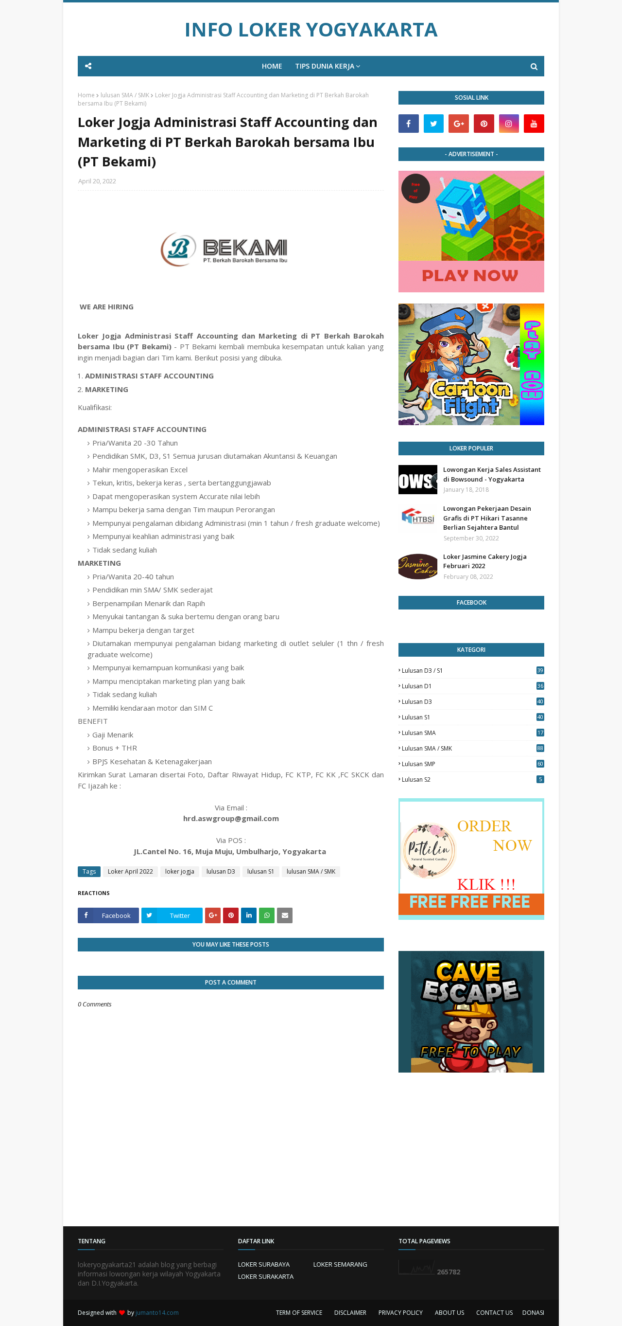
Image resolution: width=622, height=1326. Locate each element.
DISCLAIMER (350, 1312)
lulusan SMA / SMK (125, 95)
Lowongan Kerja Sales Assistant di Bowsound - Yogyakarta (492, 474)
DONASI (533, 1312)
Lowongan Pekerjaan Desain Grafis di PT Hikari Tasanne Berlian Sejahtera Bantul (487, 518)
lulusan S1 (261, 871)
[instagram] (509, 123)
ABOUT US (449, 1312)
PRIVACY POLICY (401, 1312)
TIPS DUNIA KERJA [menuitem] (324, 66)
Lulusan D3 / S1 (472, 670)
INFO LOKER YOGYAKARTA (311, 29)
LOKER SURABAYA (264, 1264)
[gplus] (459, 123)
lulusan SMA (472, 733)
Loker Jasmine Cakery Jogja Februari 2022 (485, 561)
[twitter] (434, 123)
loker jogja (179, 871)
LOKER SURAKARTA (266, 1276)
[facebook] (408, 123)
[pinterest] (484, 123)
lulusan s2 (472, 779)
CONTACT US (494, 1312)
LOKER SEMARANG (340, 1264)
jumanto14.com (157, 1312)
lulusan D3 (221, 871)
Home (86, 95)
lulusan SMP (472, 764)
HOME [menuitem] (272, 66)
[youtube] (534, 123)
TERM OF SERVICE (299, 1312)
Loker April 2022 (130, 871)
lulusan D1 (472, 686)
